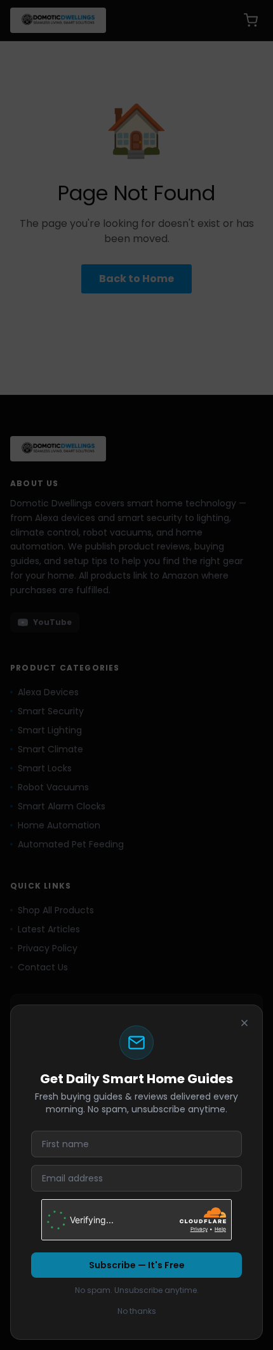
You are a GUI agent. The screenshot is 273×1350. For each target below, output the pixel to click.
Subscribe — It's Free (137, 1265)
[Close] (244, 1023)
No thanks (136, 1311)
